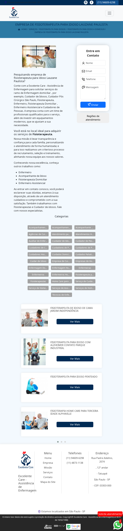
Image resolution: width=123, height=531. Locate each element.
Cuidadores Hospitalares (39, 254)
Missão (48, 467)
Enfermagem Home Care (62, 267)
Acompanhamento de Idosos (39, 227)
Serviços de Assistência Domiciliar (62, 288)
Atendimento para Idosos (62, 234)
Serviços (48, 472)
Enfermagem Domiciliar (39, 267)
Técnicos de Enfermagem (62, 294)
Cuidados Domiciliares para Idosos (62, 254)
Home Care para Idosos (62, 281)
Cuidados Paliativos (85, 254)
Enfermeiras (85, 267)
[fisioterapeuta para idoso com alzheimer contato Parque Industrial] (34, 351)
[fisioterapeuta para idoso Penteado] (34, 386)
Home (48, 458)
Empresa (48, 462)
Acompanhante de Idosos (85, 227)
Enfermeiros (38, 274)
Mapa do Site (47, 482)
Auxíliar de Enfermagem (39, 240)
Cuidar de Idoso (38, 261)
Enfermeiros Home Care (62, 274)
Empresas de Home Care (85, 261)
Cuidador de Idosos (62, 240)
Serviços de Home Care (85, 288)
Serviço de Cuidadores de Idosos (85, 281)
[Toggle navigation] (109, 13)
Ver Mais (75, 321)
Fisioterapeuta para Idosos (85, 274)
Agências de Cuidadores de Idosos (39, 234)
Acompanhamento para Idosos (62, 227)
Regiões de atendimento (93, 117)
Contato (47, 477)
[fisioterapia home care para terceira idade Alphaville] (34, 420)
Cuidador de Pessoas (85, 240)
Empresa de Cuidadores (62, 261)
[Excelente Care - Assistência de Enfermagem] (14, 13)
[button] (58, 441)
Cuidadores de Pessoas (62, 247)
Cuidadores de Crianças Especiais (39, 247)
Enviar (94, 104)
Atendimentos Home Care (85, 234)
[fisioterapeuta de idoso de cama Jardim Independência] (34, 317)
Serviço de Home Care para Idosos (39, 288)
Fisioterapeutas (38, 281)
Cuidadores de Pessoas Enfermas (85, 247)
